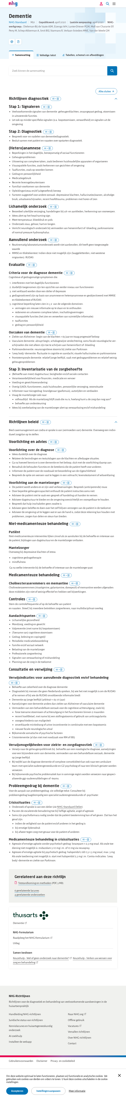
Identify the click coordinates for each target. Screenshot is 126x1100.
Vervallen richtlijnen (79, 1031)
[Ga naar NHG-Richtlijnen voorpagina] (13, 3)
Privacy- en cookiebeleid (63, 1061)
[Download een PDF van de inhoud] (18, 41)
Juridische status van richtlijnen (26, 1020)
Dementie (18, 923)
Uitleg (16, 943)
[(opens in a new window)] (30, 916)
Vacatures (73, 1026)
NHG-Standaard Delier (69, 806)
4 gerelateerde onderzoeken (30, 894)
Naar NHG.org (75, 1014)
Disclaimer (41, 1061)
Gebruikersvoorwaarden (21, 1061)
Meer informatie (77, 1091)
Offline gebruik (76, 1020)
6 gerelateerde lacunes (27, 890)
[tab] (21, 55)
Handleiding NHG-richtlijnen (25, 1014)
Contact (72, 1043)
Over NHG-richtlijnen (79, 1037)
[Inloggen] (101, 3)
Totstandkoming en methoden (34, 883)
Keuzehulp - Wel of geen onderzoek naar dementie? (41, 958)
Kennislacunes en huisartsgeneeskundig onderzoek (30, 1028)
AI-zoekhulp (15, 1036)
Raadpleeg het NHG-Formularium (31, 937)
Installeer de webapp (20, 1041)
